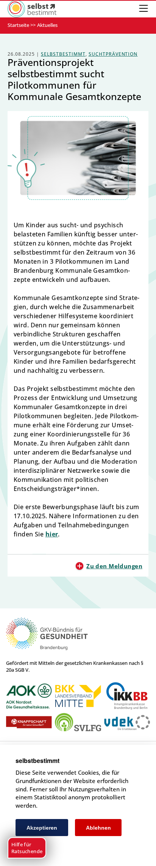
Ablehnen (98, 828)
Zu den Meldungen (114, 566)
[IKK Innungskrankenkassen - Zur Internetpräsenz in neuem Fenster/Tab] (127, 696)
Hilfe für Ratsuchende (26, 848)
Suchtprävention (113, 54)
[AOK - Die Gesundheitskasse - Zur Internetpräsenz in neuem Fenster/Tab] (29, 696)
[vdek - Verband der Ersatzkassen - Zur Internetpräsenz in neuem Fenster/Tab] (127, 722)
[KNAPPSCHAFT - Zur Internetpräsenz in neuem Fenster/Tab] (29, 722)
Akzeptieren (42, 828)
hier (51, 534)
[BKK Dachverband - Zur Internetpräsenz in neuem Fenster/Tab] (78, 696)
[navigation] (143, 8)
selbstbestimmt (63, 54)
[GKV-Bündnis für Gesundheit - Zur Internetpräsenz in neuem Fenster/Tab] (47, 648)
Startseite (18, 25)
